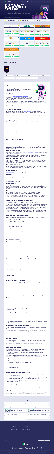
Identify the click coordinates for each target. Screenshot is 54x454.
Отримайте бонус (12, 33)
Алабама (25, 286)
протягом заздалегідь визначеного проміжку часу (18, 344)
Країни (32, 1)
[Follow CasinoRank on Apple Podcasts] (49, 440)
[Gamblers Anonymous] (38, 448)
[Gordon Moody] (21, 448)
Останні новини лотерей (39, 425)
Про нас (14, 425)
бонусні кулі (26, 270)
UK (5, 440)
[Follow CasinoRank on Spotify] (47, 440)
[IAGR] (33, 448)
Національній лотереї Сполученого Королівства (29, 152)
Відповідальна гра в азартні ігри (26, 428)
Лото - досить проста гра (10, 172)
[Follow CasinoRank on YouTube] (45, 440)
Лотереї (19, 1)
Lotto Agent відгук (11, 34)
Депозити (28, 1)
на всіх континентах (27, 111)
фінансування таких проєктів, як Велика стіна (20, 96)
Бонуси (26, 425)
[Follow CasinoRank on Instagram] (41, 440)
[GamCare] (28, 448)
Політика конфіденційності (26, 429)
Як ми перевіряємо (14, 428)
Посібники (43, 1)
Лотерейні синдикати (37, 1)
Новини (48, 1)
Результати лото (23, 1)
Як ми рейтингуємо (14, 429)
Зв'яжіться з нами (14, 426)
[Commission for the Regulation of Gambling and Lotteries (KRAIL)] (14, 448)
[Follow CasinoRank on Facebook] (39, 440)
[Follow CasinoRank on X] (43, 440)
